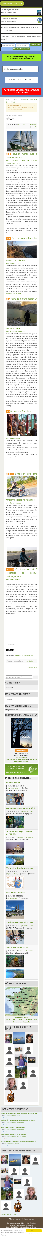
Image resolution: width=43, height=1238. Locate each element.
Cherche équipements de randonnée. (13, 1134)
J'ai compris (34, 1231)
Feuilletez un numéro (22, 761)
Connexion (9, 699)
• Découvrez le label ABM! (9, 19)
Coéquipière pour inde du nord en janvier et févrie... (18, 1120)
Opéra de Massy (12, 874)
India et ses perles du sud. (18, 947)
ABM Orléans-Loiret (13, 788)
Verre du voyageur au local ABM (20, 808)
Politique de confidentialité (24, 1225)
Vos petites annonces (10, 1115)
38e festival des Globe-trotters (19, 868)
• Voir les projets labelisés (9, 22)
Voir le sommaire (21, 757)
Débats (13, 102)
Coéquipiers (20, 1122)
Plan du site (25, 1223)
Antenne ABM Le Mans (25, 837)
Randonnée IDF (12, 898)
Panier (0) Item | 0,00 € (13, 3)
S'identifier (35, 45)
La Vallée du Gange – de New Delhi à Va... (19, 833)
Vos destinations (8, 1143)
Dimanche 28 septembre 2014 (24, 656)
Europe (17, 1143)
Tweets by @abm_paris (8, 1214)
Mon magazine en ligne (9, 12)
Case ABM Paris (27, 811)
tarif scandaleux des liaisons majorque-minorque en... (19, 1141)
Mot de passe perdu (21, 49)
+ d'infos (9, 1236)
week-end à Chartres (15, 892)
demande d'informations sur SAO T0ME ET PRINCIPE (19, 1113)
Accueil (25, 99)
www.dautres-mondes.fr (13, 293)
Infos (18, 1115)
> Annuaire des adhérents (21, 80)
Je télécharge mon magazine (10, 10)
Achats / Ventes (21, 1136)
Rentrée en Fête (13, 782)
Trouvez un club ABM (21, 1022)
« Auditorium (30, 661)
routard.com (30, 1219)
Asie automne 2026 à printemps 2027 (14, 1127)
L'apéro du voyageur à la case (19, 922)
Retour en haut (32, 667)
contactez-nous (21, 1017)
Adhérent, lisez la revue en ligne (16, 759)
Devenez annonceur (13, 1223)
